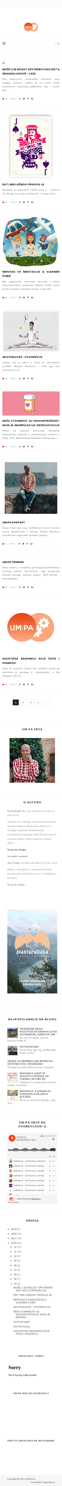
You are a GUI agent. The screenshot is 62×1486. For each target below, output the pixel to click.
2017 (13, 1238)
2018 (13, 1234)
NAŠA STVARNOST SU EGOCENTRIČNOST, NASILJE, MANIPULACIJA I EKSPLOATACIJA (31, 423)
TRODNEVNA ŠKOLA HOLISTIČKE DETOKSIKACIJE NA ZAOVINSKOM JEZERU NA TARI (38, 1031)
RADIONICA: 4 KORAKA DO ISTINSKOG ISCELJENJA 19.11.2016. (35, 1094)
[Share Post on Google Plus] (32, 99)
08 (15, 1265)
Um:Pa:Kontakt (13, 522)
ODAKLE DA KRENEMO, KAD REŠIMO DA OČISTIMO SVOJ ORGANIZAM (30, 1062)
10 (15, 1256)
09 (15, 1260)
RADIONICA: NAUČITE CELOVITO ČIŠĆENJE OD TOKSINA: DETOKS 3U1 (34, 1076)
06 (15, 1274)
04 (15, 1283)
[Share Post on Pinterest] (28, 99)
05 (15, 1279)
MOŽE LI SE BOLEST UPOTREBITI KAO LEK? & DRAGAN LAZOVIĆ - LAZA (31, 71)
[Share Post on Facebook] (20, 99)
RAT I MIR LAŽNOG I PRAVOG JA (23, 184)
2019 (13, 1229)
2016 (13, 1243)
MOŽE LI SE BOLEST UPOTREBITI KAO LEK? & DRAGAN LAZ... (33, 1289)
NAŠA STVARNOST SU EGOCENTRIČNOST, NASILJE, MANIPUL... (32, 1314)
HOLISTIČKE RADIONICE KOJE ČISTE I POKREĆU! (31, 661)
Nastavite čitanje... (17, 849)
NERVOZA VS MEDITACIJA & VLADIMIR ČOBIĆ (31, 274)
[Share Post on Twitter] (24, 99)
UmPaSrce (30, 1479)
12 (15, 1247)
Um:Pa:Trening (13, 562)
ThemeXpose (48, 1482)
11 (15, 1251)
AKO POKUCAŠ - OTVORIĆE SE (22, 357)
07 (15, 1270)
